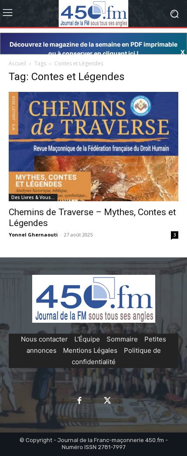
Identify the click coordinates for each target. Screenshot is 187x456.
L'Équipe (87, 339)
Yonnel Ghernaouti (33, 234)
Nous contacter (44, 339)
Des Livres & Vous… (33, 197)
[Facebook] (79, 401)
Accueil (17, 63)
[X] (107, 401)
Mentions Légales (90, 350)
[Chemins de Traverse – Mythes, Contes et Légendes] (93, 146)
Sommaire (122, 339)
